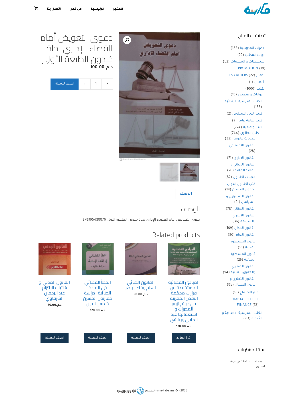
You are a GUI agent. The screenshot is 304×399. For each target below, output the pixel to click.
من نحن (76, 9)
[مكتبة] (258, 9)
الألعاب (259, 82)
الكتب (261, 89)
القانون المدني (244, 228)
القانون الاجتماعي (242, 146)
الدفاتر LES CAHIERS (246, 75)
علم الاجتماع (249, 293)
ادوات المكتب (255, 55)
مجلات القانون (244, 177)
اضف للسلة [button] (140, 338)
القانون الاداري (244, 158)
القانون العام (245, 235)
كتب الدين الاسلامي (247, 114)
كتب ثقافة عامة (250, 121)
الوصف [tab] (186, 194)
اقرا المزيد (183, 338)
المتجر (118, 9)
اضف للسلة (64, 84)
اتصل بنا (54, 9)
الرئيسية (97, 9)
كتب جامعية (252, 127)
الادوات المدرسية (252, 48)
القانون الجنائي (244, 209)
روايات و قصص (250, 95)
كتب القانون (249, 133)
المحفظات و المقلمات (248, 62)
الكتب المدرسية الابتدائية (243, 101)
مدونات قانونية (244, 139)
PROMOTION (248, 69)
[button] (127, 40)
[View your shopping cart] (36, 9)
